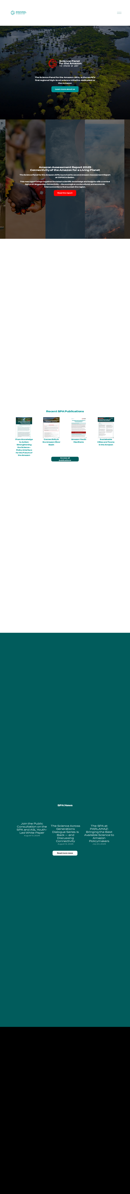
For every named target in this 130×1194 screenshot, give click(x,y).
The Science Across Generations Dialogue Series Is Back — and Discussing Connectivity (65, 833)
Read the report (64, 193)
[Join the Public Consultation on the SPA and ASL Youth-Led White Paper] (32, 816)
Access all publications (65, 459)
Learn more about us (65, 89)
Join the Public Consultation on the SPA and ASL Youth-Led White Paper (32, 828)
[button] (111, 810)
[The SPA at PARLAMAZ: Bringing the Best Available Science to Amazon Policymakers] (99, 817)
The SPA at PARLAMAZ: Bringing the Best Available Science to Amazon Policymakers (99, 833)
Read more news (65, 853)
